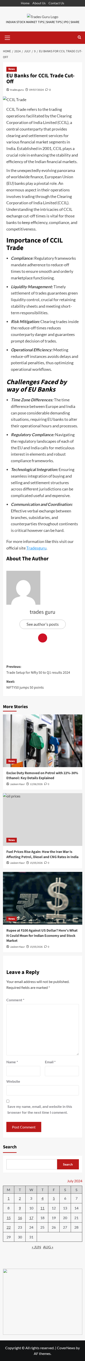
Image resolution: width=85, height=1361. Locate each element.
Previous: (38, 669)
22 (9, 1227)
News (11, 69)
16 (20, 1218)
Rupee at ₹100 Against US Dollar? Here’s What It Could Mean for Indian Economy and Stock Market (42, 935)
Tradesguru (36, 547)
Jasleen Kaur (17, 784)
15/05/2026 (36, 947)
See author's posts (43, 624)
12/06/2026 (36, 784)
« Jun (36, 1247)
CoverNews (66, 1348)
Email (50, 1062)
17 (31, 1218)
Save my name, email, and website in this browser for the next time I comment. (39, 1109)
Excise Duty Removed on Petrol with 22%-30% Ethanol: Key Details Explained (42, 775)
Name (12, 1062)
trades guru (17, 89)
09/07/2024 (36, 89)
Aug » (48, 1247)
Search (10, 1147)
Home (25, 3)
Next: (25, 684)
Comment (15, 1000)
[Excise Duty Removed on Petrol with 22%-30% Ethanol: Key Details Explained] (42, 740)
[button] (7, 37)
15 (9, 1218)
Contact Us (56, 3)
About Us (39, 3)
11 (42, 1208)
